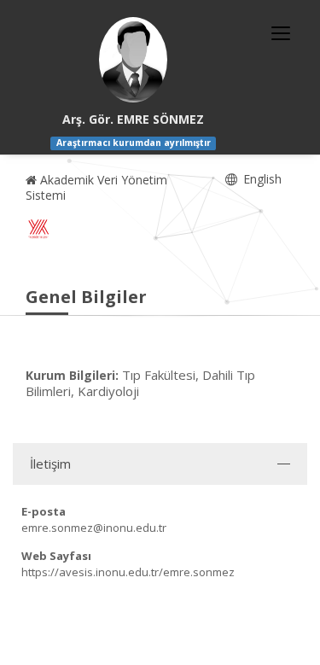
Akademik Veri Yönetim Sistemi (96, 187)
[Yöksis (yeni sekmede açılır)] (38, 229)
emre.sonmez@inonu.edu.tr (93, 527)
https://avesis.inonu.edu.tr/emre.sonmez (128, 572)
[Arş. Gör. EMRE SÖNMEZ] (133, 59)
